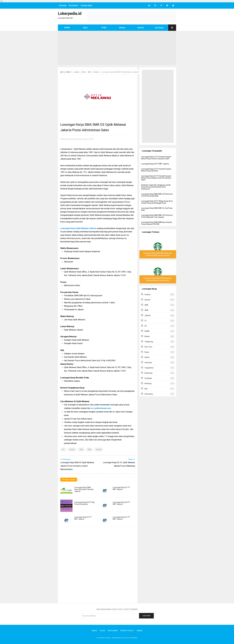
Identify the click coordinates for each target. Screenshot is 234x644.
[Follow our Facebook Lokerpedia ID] (161, 5)
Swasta (122, 28)
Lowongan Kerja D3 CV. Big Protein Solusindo (84, 503)
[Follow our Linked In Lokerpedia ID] (149, 5)
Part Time (148, 347)
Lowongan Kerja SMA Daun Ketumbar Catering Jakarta (83, 489)
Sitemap (62, 5)
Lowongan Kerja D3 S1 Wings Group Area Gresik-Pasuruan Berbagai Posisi (157, 202)
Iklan (102, 630)
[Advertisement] (117, 48)
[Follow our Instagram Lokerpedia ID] (155, 5)
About (94, 630)
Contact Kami (86, 5)
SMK (89, 449)
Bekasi (147, 336)
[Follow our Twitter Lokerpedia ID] (167, 5)
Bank (85, 28)
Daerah (141, 28)
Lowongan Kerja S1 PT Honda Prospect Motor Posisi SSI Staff (156, 170)
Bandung (148, 383)
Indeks (139, 630)
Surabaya (148, 378)
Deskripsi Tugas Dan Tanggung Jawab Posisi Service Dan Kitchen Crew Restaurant (156, 187)
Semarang (149, 394)
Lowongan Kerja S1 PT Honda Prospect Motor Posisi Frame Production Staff (156, 158)
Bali (146, 389)
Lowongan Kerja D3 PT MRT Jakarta (121, 503)
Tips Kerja (159, 28)
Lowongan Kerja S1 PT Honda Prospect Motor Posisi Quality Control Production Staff (156, 178)
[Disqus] (98, 567)
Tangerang (149, 342)
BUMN (67, 28)
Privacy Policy (127, 630)
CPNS (103, 28)
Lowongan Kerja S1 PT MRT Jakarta (121, 488)
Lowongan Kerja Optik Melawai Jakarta (78, 228)
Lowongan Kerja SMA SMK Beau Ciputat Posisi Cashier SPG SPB (156, 223)
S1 (146, 321)
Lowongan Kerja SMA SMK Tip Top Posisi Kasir (157, 209)
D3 (63, 449)
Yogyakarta (149, 368)
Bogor (147, 352)
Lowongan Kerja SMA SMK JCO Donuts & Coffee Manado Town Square (157, 216)
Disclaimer (73, 5)
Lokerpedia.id (117, 638)
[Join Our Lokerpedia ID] (173, 5)
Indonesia (148, 362)
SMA (81, 449)
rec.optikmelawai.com (101, 408)
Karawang (148, 373)
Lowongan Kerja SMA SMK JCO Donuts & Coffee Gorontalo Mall (157, 195)
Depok (147, 357)
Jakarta (71, 449)
